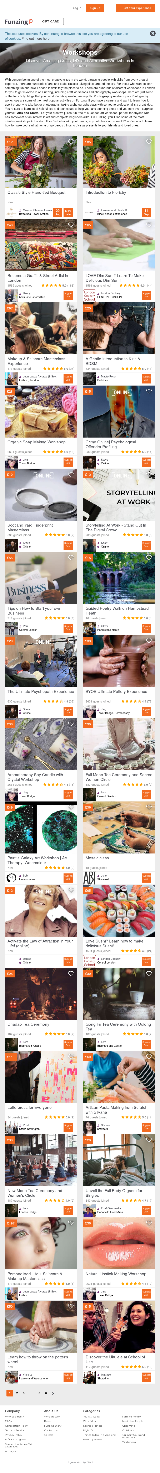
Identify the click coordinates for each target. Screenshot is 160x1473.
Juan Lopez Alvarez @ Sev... (40, 376)
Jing (25, 459)
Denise (27, 958)
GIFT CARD (50, 21)
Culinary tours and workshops (133, 1436)
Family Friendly (131, 1416)
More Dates (68, 212)
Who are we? (52, 1416)
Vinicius (27, 1374)
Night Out (89, 1430)
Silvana (105, 1125)
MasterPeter (108, 376)
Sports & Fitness (92, 1425)
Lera (103, 792)
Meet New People (132, 1421)
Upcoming (128, 1425)
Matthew (106, 1374)
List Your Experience (137, 8)
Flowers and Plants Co (114, 210)
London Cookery (111, 293)
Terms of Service (14, 1430)
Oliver (104, 626)
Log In (77, 8)
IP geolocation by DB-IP (80, 1462)
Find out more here (36, 38)
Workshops (129, 1441)
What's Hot (90, 1421)
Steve (104, 459)
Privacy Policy (13, 1434)
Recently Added (92, 1439)
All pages (10, 1451)
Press (47, 1421)
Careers (48, 1434)
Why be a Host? (14, 1416)
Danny (27, 293)
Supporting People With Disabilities (19, 1445)
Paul (25, 626)
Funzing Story (52, 1425)
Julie (104, 875)
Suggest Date (68, 295)
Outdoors (128, 1430)
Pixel (26, 1125)
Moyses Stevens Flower (37, 210)
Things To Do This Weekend (99, 1434)
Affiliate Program (15, 1439)
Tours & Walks (91, 1416)
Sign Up (95, 8)
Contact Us (51, 1430)
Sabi (25, 875)
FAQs (8, 1421)
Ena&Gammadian (111, 1208)
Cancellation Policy (16, 1425)
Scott (104, 542)
